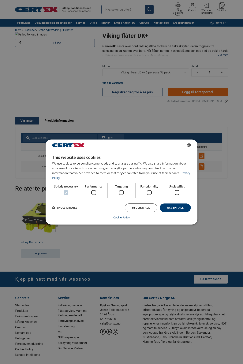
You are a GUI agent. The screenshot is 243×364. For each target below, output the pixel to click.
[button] (64, 208)
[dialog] (121, 182)
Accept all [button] (175, 207)
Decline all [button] (141, 207)
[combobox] (189, 145)
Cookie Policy (121, 217)
